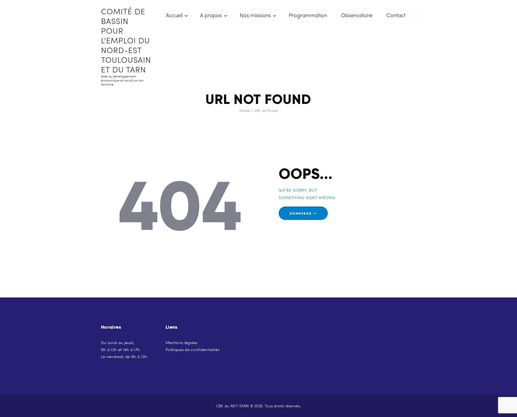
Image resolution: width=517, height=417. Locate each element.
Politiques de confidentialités (192, 349)
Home (244, 110)
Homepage (301, 213)
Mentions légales (181, 342)
